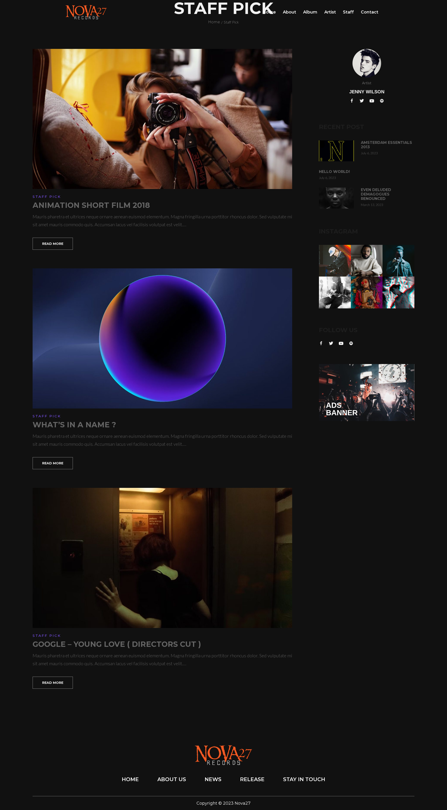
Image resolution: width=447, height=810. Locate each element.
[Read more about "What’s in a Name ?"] (162, 338)
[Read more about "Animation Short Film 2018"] (162, 119)
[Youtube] (372, 101)
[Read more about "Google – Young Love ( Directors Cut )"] (162, 558)
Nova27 (243, 803)
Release (252, 779)
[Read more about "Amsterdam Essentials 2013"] (336, 150)
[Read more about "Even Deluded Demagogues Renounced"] (336, 198)
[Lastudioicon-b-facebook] (352, 101)
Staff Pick (47, 196)
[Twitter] (362, 101)
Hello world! (334, 171)
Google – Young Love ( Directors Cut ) (117, 644)
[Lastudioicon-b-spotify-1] (382, 101)
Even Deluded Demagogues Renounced (376, 194)
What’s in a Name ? (74, 424)
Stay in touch (304, 779)
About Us (171, 779)
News (213, 779)
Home (130, 779)
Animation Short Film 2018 (91, 205)
